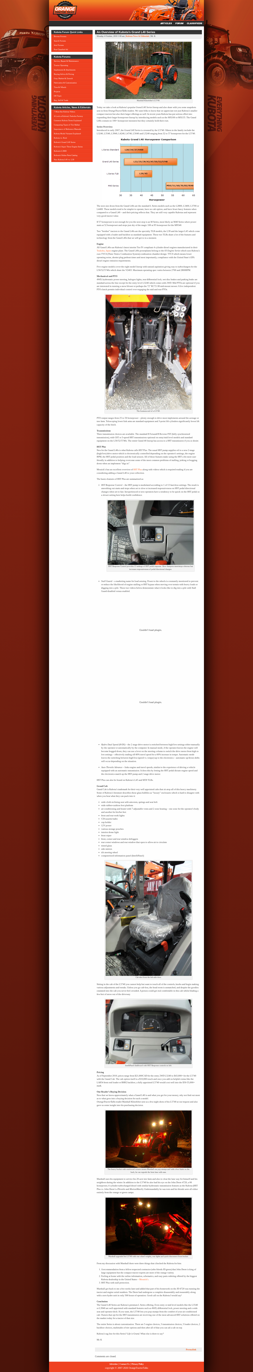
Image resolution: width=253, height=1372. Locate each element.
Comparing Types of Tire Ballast (67, 125)
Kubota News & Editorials (137, 36)
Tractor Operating (61, 65)
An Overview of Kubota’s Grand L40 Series (126, 32)
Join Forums (59, 45)
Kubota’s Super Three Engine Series (68, 147)
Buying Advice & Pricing (64, 74)
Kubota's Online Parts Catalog (65, 155)
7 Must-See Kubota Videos (64, 112)
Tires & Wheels (60, 87)
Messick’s (143, 1279)
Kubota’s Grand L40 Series (64, 142)
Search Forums (60, 41)
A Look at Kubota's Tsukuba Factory (68, 116)
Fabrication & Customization (65, 83)
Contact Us (125, 1364)
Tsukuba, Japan (104, 250)
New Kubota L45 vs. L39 (64, 160)
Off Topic (58, 96)
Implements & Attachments (64, 70)
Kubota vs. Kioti (60, 138)
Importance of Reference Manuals (67, 129)
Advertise (113, 1364)
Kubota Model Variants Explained (67, 134)
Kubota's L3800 (60, 151)
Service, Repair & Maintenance (66, 61)
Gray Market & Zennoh (63, 78)
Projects (57, 91)
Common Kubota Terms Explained (68, 120)
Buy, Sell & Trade (61, 100)
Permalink (191, 1349)
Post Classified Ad (61, 49)
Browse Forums (60, 36)
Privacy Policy (137, 1364)
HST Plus (137, 469)
